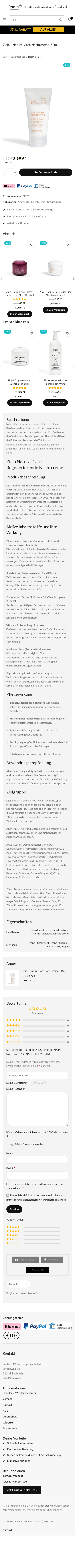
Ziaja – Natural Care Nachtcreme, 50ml (43, 970)
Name (10, 1153)
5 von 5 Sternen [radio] (44, 1082)
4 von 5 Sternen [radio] (41, 1082)
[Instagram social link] (15, 1335)
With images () (27, 1259)
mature (64, 930)
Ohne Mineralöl (59, 942)
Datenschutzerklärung (37, 1184)
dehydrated (37, 930)
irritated (54, 930)
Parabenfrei (53, 946)
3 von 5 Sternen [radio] (39, 1082)
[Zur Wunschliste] (31, 245)
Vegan (65, 946)
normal (37, 933)
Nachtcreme (34, 56)
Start (5, 56)
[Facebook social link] (7, 1335)
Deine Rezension (15, 1088)
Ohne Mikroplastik (39, 942)
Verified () (54, 1259)
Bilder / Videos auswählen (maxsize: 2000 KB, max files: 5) (37, 1134)
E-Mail (10, 1168)
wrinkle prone (61, 933)
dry (46, 930)
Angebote (23, 201)
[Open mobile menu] (4, 19)
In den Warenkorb (46, 172)
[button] (19, 314)
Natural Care (54, 201)
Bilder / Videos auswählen (30, 1144)
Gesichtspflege (17, 56)
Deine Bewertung (17, 1082)
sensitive (47, 933)
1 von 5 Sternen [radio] (33, 1082)
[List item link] (37, 1393)
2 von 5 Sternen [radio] (36, 1082)
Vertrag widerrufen (22, 1490)
